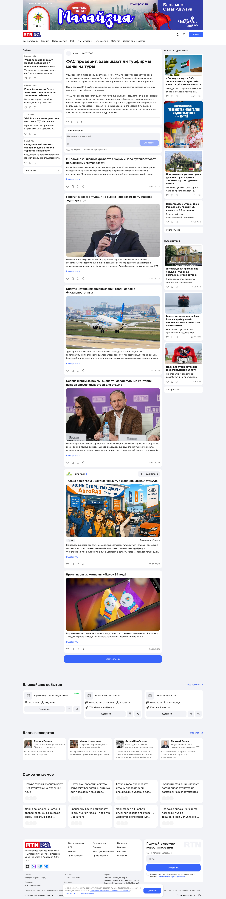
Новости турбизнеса (176, 50)
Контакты (121, 847)
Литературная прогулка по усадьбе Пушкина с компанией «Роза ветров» (182, 271)
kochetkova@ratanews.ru (35, 878)
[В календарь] (69, 709)
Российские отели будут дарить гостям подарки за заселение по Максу (40, 92)
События (115, 41)
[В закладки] (30, 78)
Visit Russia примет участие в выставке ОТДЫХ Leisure (42, 120)
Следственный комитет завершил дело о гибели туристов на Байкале (39, 147)
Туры (70, 540)
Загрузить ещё (113, 659)
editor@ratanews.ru (33, 885)
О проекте (122, 843)
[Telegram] (40, 866)
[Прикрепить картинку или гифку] (68, 144)
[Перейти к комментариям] (35, 78)
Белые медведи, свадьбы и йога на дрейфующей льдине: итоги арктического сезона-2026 (183, 321)
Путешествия (101, 41)
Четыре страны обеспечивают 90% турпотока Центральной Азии (44, 788)
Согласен (152, 890)
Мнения (45, 41)
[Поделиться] (81, 122)
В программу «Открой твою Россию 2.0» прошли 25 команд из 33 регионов (182, 207)
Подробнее (44, 709)
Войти (196, 34)
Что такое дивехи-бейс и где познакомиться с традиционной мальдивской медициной (179, 814)
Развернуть (72, 179)
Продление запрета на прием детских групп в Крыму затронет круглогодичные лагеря (183, 179)
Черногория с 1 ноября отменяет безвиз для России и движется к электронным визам (135, 814)
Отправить (173, 867)
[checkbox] (147, 874)
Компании (122, 855)
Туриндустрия (84, 41)
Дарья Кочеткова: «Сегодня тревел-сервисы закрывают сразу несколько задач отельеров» (42, 814)
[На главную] (32, 34)
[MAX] (33, 866)
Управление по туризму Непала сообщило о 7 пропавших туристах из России (38, 64)
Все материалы (30, 41)
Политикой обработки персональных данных (110, 890)
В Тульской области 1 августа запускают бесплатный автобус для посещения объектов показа (90, 789)
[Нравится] (25, 78)
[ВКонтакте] (46, 866)
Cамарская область (150, 540)
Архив (75, 53)
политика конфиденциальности (39, 895)
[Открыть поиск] (177, 34)
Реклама (121, 851)
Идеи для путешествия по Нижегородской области (181, 368)
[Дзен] (27, 866)
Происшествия (59, 41)
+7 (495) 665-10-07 (72, 878)
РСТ (72, 41)
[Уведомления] (184, 34)
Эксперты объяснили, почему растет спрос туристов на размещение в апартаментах (180, 788)
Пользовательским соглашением (79, 893)
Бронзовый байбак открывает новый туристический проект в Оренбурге (90, 812)
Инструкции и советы (134, 41)
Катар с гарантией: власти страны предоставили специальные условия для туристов (132, 789)
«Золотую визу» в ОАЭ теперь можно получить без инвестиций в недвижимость (183, 81)
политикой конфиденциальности (170, 877)
